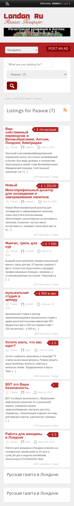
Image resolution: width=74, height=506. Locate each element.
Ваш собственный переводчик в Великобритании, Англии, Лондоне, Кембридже (27, 136)
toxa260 (30, 251)
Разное (14, 147)
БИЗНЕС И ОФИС (22, 98)
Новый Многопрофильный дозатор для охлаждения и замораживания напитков (29, 191)
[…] (26, 171)
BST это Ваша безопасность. (17, 386)
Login (65, 3)
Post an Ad (58, 48)
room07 (29, 304)
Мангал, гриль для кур (21, 245)
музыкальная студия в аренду (17, 296)
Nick (28, 392)
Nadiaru (30, 147)
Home (8, 98)
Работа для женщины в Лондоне (23, 435)
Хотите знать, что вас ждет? (23, 344)
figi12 (28, 350)
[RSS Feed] (7, 3)
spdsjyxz (30, 201)
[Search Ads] (12, 86)
